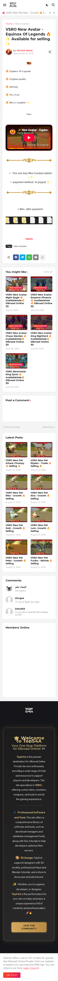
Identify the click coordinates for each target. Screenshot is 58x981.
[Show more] (42, 257)
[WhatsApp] (29, 257)
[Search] (53, 5)
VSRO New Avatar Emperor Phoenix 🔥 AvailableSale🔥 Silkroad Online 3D (41, 300)
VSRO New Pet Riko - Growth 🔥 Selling (26, 12)
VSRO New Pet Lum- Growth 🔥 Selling (40, 528)
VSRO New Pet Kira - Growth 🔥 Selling (40, 495)
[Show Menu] (4, 5)
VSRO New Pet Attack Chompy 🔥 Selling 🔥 (15, 463)
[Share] (49, 51)
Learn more (29, 968)
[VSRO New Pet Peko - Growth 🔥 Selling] (16, 547)
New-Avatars (22, 24)
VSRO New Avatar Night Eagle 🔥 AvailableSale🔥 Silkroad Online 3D (16, 300)
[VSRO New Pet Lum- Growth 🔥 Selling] (41, 514)
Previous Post (12, 427)
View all (48, 272)
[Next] (54, 12)
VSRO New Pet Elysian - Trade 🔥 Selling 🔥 (41, 463)
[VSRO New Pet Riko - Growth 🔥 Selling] (16, 482)
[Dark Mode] (47, 5)
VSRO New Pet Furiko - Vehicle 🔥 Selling (41, 560)
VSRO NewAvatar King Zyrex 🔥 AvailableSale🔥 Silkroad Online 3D (16, 377)
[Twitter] (22, 257)
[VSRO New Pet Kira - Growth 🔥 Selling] (41, 482)
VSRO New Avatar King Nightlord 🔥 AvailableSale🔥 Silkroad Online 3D (41, 339)
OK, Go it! (11, 975)
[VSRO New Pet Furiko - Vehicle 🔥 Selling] (41, 547)
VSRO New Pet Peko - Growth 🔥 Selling (16, 560)
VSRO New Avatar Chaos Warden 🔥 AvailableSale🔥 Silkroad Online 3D (16, 339)
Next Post (48, 427)
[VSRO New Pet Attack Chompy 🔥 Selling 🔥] (16, 449)
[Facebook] (16, 257)
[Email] (36, 257)
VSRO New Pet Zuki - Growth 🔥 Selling (15, 528)
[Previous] (50, 12)
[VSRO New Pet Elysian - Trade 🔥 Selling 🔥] (41, 449)
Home (9, 24)
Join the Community (29, 927)
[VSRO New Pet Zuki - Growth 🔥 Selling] (16, 514)
